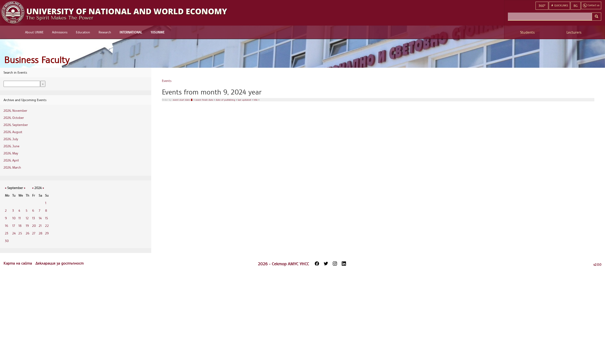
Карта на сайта (18, 263)
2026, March (12, 167)
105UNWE (157, 32)
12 (27, 218)
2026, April (11, 160)
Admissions (59, 32)
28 (40, 233)
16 (6, 226)
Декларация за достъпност (59, 263)
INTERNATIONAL (131, 32)
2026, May (11, 153)
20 (34, 226)
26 (27, 233)
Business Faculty (37, 59)
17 (13, 226)
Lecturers (573, 32)
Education (83, 32)
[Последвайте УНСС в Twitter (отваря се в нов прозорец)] (326, 263)
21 (40, 226)
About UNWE (34, 32)
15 (46, 218)
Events (166, 81)
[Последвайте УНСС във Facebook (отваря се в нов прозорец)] (317, 263)
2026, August (13, 132)
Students (527, 32)
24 (14, 233)
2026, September (16, 125)
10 (14, 218)
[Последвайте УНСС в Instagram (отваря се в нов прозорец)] (335, 263)
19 (27, 226)
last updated (245, 99)
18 (20, 226)
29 (47, 233)
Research (105, 32)
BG (576, 6)
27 (33, 233)
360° (542, 6)
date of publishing (226, 99)
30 (7, 241)
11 (19, 218)
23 (6, 233)
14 (40, 218)
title (256, 99)
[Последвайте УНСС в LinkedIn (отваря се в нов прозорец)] (344, 263)
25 (20, 233)
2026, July (11, 139)
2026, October (14, 118)
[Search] (596, 17)
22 (47, 226)
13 (33, 218)
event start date (181, 99)
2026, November (15, 110)
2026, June (11, 146)
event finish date (204, 99)
